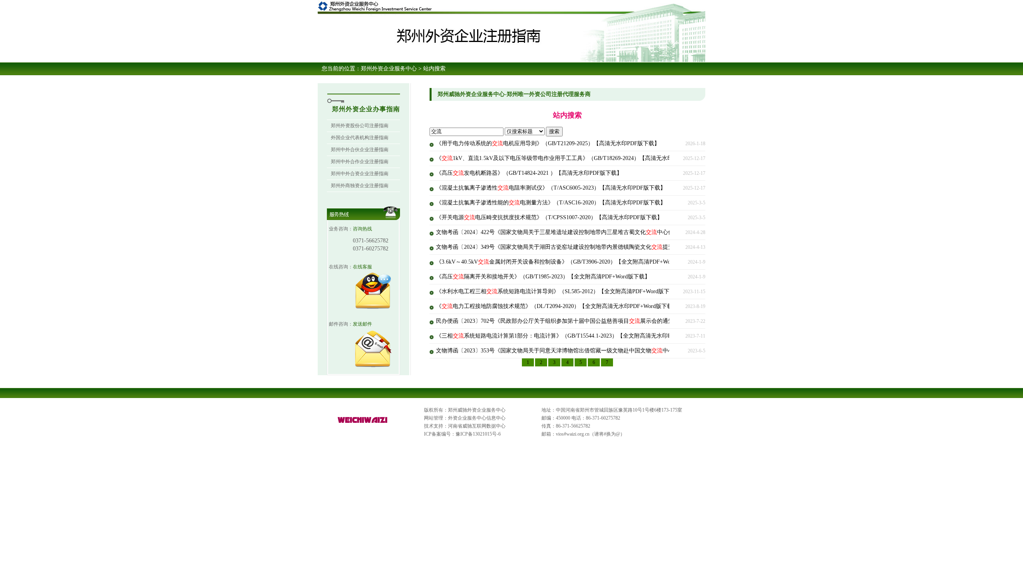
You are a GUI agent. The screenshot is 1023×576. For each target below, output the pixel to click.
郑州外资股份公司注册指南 (359, 125)
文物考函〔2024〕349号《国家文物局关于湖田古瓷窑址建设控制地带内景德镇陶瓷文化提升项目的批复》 (571, 247)
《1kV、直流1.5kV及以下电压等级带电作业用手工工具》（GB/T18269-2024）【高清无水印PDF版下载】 (571, 158)
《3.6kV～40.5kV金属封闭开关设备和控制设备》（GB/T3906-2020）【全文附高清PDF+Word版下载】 (567, 262)
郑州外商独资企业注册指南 (359, 185)
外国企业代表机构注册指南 (359, 137)
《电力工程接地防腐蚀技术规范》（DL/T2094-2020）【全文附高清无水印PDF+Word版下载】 (557, 306)
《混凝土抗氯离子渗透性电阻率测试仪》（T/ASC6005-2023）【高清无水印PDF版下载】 (551, 188)
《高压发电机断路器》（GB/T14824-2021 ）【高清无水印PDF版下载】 (529, 173)
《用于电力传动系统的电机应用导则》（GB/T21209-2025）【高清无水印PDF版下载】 (548, 143)
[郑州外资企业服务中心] (363, 423)
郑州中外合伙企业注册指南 (359, 149)
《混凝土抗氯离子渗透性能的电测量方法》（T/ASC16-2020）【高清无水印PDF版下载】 (551, 203)
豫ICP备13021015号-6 (478, 434)
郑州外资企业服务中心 (389, 69)
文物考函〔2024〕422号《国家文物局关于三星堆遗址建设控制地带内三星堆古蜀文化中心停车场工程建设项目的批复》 (588, 232)
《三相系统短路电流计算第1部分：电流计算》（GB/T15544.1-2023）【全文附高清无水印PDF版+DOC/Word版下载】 (585, 336)
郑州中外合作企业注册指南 (359, 161)
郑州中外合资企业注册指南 (359, 173)
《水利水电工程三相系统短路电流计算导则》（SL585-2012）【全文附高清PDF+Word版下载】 (558, 291)
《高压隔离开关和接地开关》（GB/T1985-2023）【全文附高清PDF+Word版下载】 (543, 277)
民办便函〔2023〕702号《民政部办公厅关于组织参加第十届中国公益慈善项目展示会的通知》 (557, 321)
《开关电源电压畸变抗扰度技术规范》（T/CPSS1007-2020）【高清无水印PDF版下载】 (549, 217)
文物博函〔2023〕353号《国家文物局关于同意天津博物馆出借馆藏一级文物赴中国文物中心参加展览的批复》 (577, 351)
